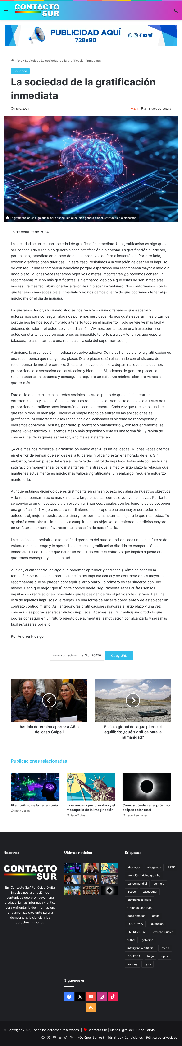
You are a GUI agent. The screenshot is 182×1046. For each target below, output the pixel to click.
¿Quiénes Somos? (91, 1037)
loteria (165, 948)
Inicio (18, 60)
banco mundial (137, 883)
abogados (134, 867)
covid (155, 916)
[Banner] (91, 35)
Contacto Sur (98, 1030)
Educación (157, 924)
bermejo (159, 883)
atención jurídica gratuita (143, 875)
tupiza (164, 956)
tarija (150, 956)
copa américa (136, 916)
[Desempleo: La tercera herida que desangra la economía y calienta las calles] (109, 879)
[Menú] (6, 12)
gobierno (147, 940)
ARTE (171, 867)
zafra (147, 964)
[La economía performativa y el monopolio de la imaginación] (91, 787)
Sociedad (31, 60)
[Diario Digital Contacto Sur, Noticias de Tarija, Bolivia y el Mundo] (36, 10)
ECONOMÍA (135, 924)
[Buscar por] (176, 12)
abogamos (154, 867)
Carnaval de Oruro (139, 907)
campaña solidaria (139, 899)
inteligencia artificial (140, 948)
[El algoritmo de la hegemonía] (35, 787)
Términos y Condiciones (125, 1037)
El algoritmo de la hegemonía (34, 805)
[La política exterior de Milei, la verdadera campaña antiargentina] (72, 879)
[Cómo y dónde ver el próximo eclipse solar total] (147, 787)
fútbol (131, 940)
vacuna (132, 964)
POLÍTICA (134, 956)
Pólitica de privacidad (161, 1037)
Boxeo (131, 891)
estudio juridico (163, 932)
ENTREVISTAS (137, 932)
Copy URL (119, 656)
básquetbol (149, 891)
